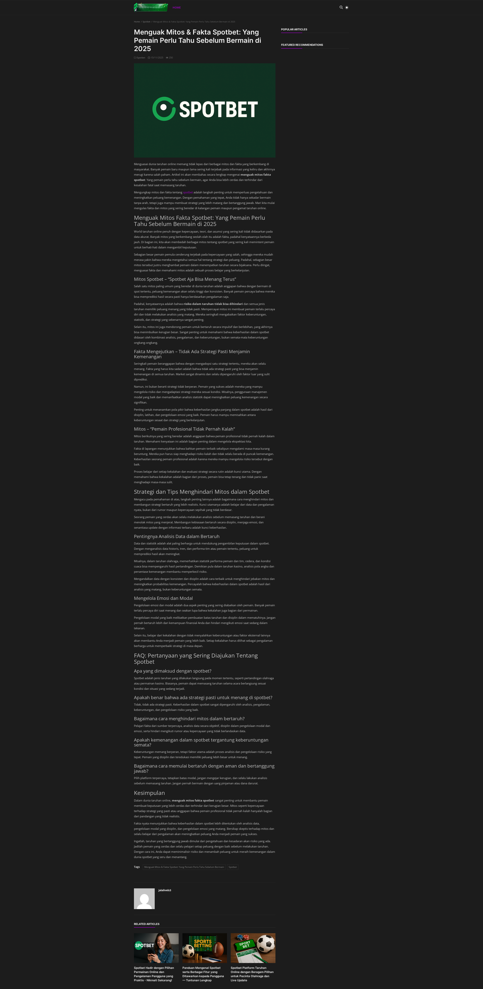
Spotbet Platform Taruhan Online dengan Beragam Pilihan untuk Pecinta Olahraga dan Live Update (252, 974)
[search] (341, 7)
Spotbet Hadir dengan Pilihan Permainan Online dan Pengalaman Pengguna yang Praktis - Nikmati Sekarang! (154, 974)
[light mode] (346, 7)
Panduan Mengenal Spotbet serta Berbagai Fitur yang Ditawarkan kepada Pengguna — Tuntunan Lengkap (203, 974)
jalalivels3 (164, 890)
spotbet (188, 192)
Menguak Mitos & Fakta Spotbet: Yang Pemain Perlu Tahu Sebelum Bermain (184, 867)
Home (177, 7)
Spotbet (146, 21)
